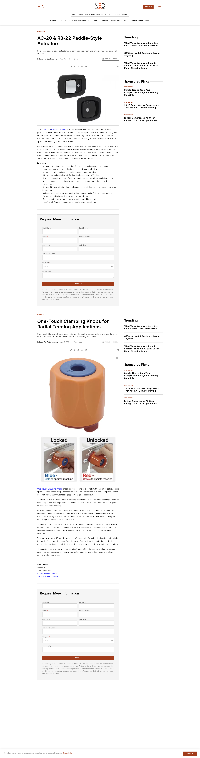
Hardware (41, 31)
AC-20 (44, 129)
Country (46, 263)
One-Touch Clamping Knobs (49, 489)
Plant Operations (118, 20)
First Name (47, 228)
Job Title (83, 245)
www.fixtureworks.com (47, 576)
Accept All (189, 753)
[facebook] (71, 67)
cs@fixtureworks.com (47, 573)
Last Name (84, 228)
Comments (46, 272)
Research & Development (140, 20)
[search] (42, 6)
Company (46, 245)
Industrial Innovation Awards (78, 20)
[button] (38, 6)
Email (45, 237)
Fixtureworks (52, 342)
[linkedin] (74, 67)
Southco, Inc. (52, 59)
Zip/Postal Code (48, 254)
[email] (86, 67)
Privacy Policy (67, 753)
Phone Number (85, 237)
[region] (100, 753)
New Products (56, 20)
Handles (40, 314)
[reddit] (82, 67)
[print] (118, 67)
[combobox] (78, 266)
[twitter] (78, 67)
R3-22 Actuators (58, 129)
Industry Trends (101, 20)
